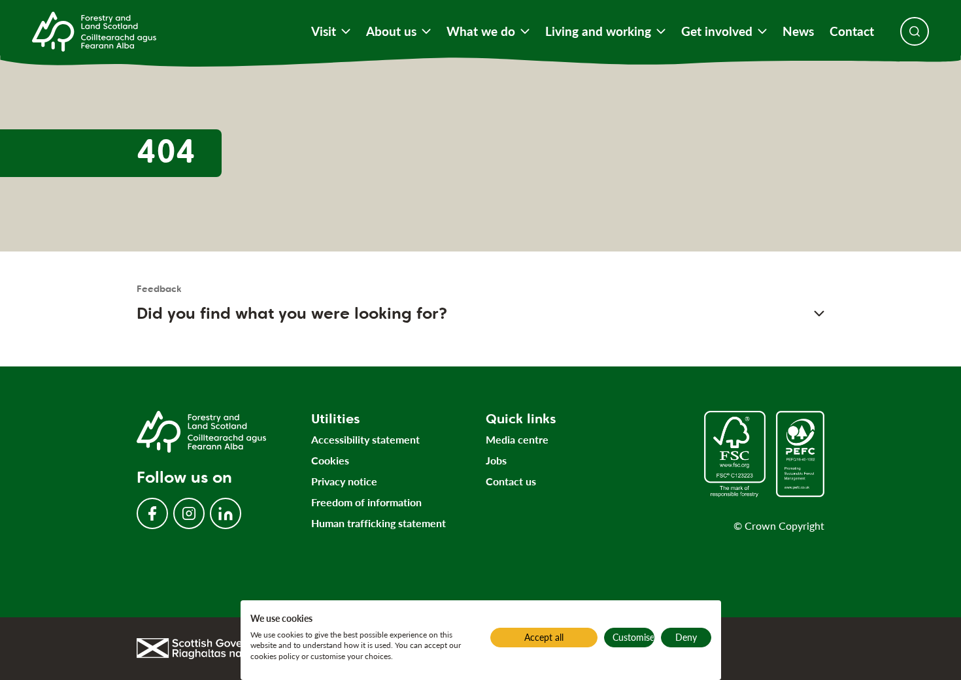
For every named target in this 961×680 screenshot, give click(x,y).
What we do (481, 31)
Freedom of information (366, 502)
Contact (852, 31)
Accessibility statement (365, 439)
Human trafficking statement (378, 523)
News (798, 31)
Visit (323, 31)
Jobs (496, 460)
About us (391, 31)
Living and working (598, 31)
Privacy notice (344, 481)
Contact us (511, 481)
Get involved (716, 31)
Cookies (330, 460)
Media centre (517, 439)
